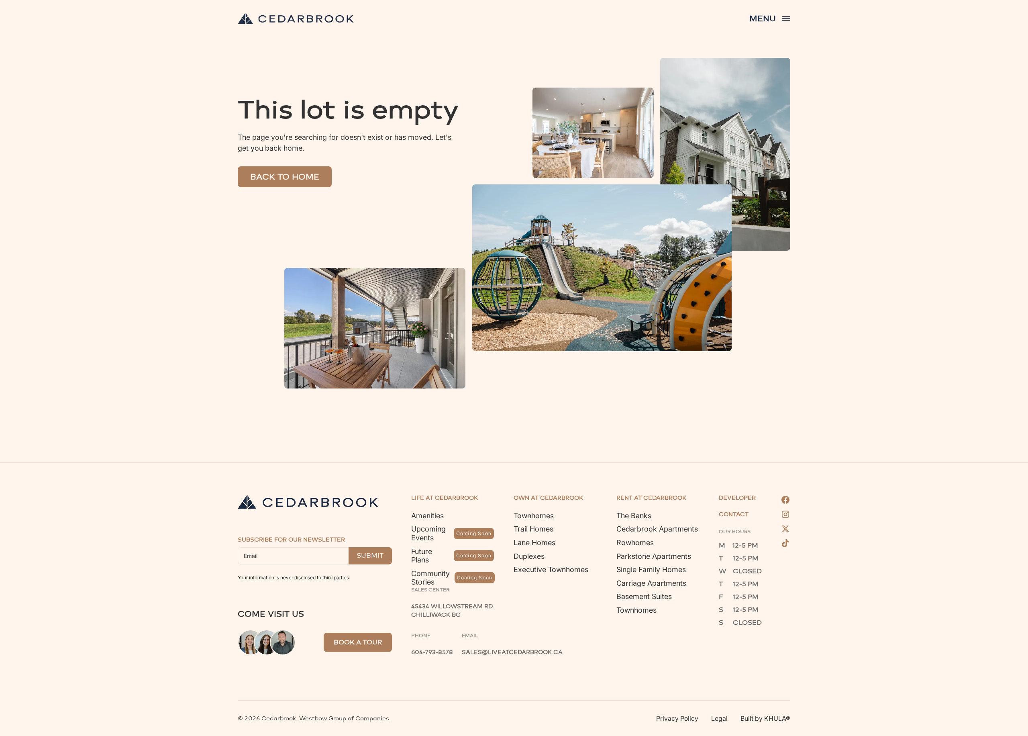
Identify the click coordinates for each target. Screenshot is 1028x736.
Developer (737, 498)
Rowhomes (635, 542)
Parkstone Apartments (653, 556)
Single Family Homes (651, 569)
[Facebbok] (785, 500)
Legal (719, 718)
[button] (769, 18)
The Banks (633, 515)
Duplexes (529, 556)
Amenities (427, 515)
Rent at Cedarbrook (651, 498)
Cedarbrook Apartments (657, 529)
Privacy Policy (677, 718)
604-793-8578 (432, 652)
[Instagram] (785, 514)
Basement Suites (644, 596)
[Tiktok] (785, 543)
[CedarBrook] (308, 502)
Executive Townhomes (551, 569)
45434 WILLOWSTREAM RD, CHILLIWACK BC (453, 610)
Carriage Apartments (651, 583)
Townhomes (534, 515)
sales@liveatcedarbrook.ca (512, 652)
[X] (785, 529)
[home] (296, 18)
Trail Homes (533, 529)
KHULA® (777, 718)
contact (734, 514)
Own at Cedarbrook (548, 498)
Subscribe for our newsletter (291, 539)
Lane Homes (534, 542)
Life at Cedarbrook (444, 498)
